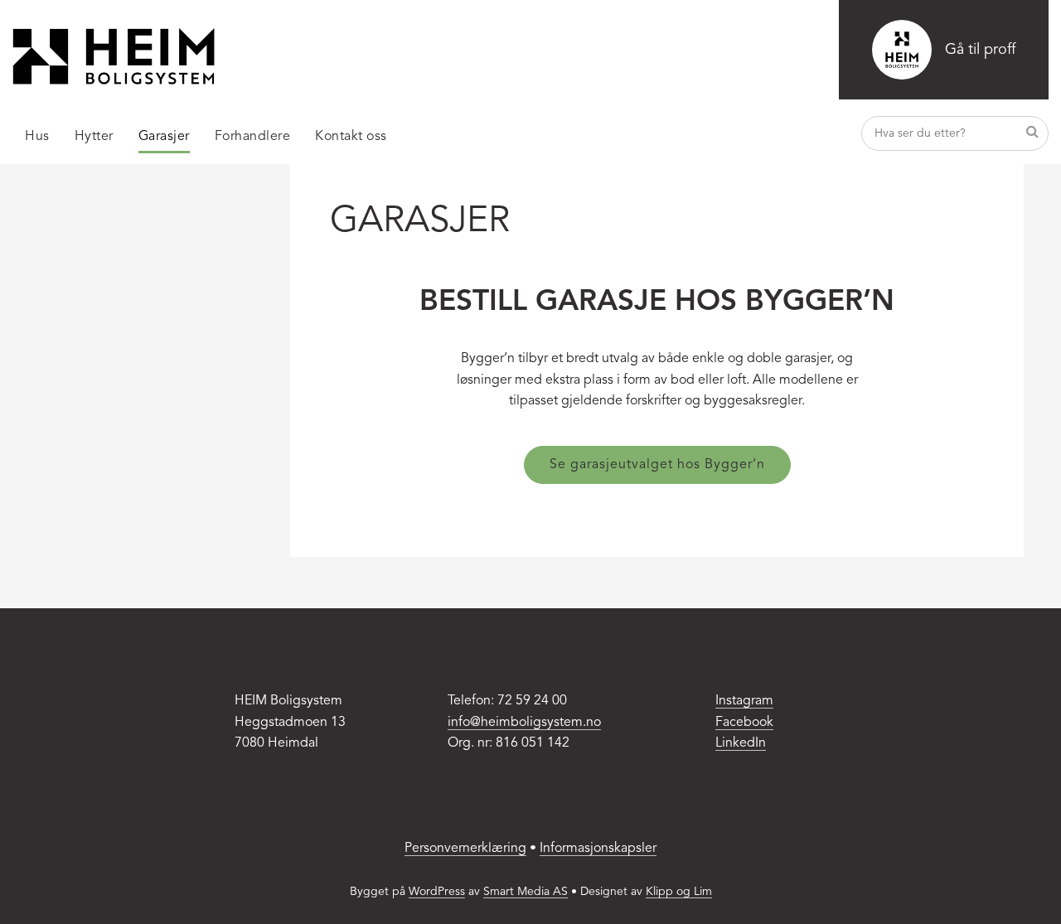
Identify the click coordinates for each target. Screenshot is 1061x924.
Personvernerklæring (465, 848)
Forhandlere (253, 136)
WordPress (437, 891)
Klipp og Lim (679, 891)
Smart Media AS (525, 891)
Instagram (744, 701)
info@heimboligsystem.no (524, 722)
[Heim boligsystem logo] (113, 56)
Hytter (94, 136)
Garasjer (164, 136)
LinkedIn (740, 743)
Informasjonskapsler (598, 848)
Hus (37, 136)
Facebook (744, 722)
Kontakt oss (351, 136)
